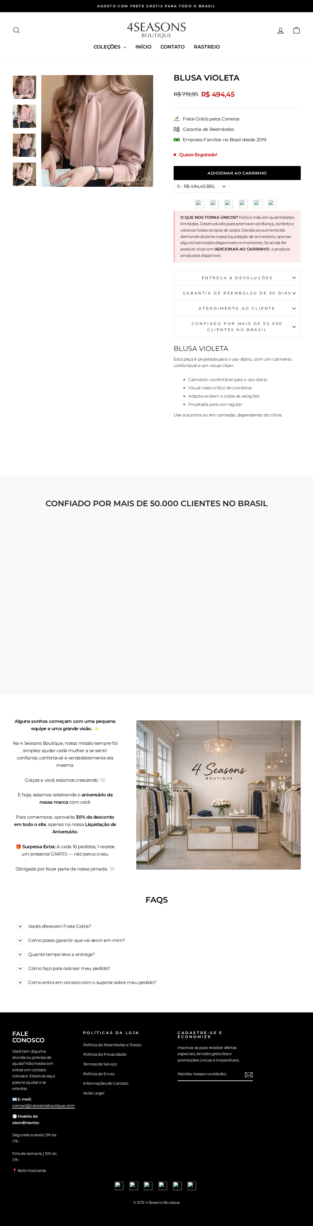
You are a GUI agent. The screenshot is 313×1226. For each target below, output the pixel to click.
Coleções (108, 47)
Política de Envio (99, 1074)
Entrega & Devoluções (237, 278)
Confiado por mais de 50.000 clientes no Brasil (237, 326)
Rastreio (207, 47)
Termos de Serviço (100, 1064)
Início (143, 47)
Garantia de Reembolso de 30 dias (237, 293)
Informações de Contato (105, 1083)
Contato (172, 47)
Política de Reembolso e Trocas (112, 1045)
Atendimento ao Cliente (237, 308)
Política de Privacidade (104, 1054)
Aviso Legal (94, 1093)
